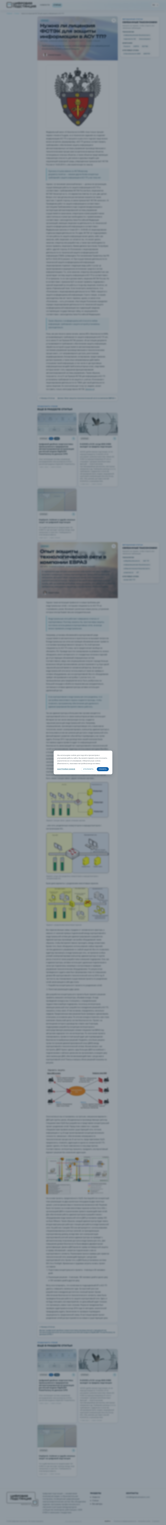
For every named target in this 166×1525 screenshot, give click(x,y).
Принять (103, 769)
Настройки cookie (66, 769)
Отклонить (88, 769)
